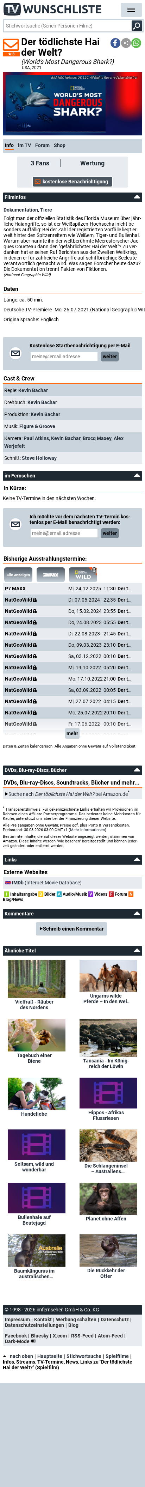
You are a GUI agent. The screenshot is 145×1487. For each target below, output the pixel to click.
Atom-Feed (110, 1336)
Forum (42, 145)
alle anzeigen (18, 575)
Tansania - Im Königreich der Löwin (106, 1063)
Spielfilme (117, 1356)
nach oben (21, 1356)
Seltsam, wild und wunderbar (34, 1166)
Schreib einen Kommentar (73, 929)
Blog (73, 1325)
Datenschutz (115, 1319)
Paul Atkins (36, 438)
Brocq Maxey (97, 438)
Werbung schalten (76, 1319)
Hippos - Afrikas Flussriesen (106, 1115)
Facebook (16, 1336)
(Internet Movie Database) (47, 882)
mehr (72, 733)
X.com (60, 1336)
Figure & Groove (37, 426)
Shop (59, 145)
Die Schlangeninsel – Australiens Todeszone (106, 1168)
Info (9, 145)
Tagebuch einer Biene (34, 1058)
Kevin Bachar (33, 390)
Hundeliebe (34, 1114)
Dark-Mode (18, 1341)
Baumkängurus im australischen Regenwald (34, 1273)
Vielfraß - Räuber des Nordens (34, 1004)
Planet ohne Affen (106, 1218)
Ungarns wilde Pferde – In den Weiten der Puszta (106, 998)
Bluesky (40, 1336)
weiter (110, 356)
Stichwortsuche (84, 1356)
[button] (115, 43)
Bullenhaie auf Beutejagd (34, 1220)
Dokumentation (21, 210)
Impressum (17, 1319)
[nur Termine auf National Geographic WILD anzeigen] (83, 574)
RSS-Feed (82, 1336)
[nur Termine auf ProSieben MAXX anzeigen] (51, 574)
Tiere (46, 210)
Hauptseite (49, 1356)
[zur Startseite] (53, 7)
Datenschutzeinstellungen (34, 1325)
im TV (24, 145)
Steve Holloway (39, 458)
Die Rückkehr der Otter (106, 1273)
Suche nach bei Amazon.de (68, 794)
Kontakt (43, 1319)
